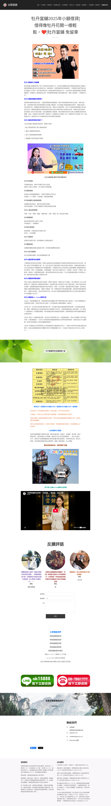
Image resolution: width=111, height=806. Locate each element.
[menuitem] (38, 5)
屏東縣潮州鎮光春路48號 (76, 730)
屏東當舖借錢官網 (55, 640)
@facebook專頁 (74, 740)
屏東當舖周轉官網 (55, 636)
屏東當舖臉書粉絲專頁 (55, 651)
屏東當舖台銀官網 (55, 647)
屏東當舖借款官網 (55, 643)
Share (34, 748)
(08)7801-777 (73, 733)
